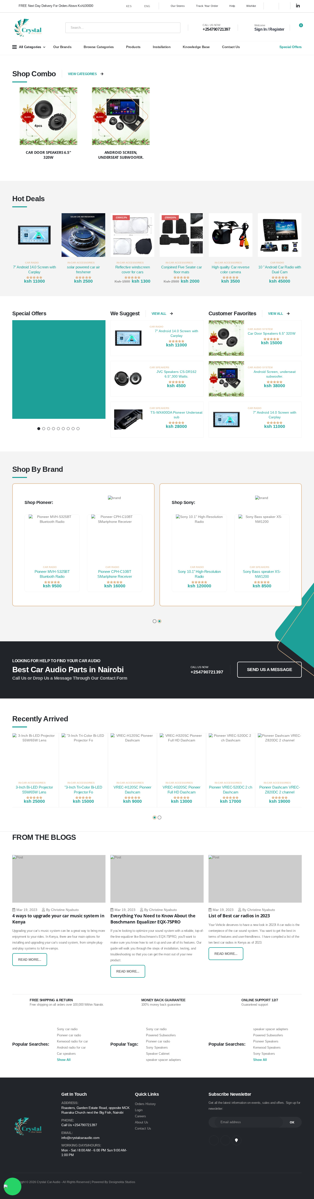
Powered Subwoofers (161, 1035)
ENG (147, 6)
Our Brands (62, 47)
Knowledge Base (196, 47)
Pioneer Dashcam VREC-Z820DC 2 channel (279, 789)
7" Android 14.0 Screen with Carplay (34, 269)
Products (133, 47)
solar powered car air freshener (83, 269)
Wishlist (251, 5)
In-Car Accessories (81, 262)
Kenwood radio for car (72, 1041)
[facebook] (271, 6)
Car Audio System (260, 329)
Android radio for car (71, 1047)
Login (139, 1110)
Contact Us (231, 47)
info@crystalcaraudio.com (80, 1138)
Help (232, 5)
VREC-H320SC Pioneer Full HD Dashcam (181, 789)
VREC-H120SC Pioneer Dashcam (132, 789)
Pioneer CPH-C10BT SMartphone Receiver (114, 574)
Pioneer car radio (69, 1035)
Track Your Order (207, 5)
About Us (141, 1122)
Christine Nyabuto (65, 910)
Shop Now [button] (57, 416)
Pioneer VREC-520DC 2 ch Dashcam (230, 789)
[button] (297, 28)
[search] (173, 28)
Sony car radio (67, 1029)
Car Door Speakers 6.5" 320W (271, 333)
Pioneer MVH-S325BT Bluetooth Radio (52, 574)
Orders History (145, 1104)
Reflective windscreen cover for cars (132, 269)
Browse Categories (99, 47)
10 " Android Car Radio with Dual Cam (279, 269)
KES (128, 6)
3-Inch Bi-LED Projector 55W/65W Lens (34, 789)
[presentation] (18, 249)
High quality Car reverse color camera (230, 269)
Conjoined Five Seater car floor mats (181, 269)
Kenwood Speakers (267, 1047)
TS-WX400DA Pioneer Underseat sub (176, 414)
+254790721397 (216, 29)
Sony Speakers (157, 1047)
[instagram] (286, 6)
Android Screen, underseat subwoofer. (275, 374)
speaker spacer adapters (163, 1060)
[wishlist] (54, 263)
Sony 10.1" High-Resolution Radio (199, 574)
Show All (64, 1060)
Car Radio (32, 262)
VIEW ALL (159, 313)
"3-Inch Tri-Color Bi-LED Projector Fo (83, 789)
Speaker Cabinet (158, 1053)
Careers (140, 1116)
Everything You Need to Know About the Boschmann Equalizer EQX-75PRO (152, 918)
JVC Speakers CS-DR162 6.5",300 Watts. (176, 374)
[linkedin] (298, 6)
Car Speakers (159, 367)
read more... (29, 960)
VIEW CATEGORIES (82, 74)
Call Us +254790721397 (79, 1125)
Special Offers (290, 47)
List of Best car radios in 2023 (239, 916)
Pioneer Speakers (265, 1041)
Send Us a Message (269, 669)
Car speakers (66, 1053)
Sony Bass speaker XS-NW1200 (262, 574)
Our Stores (178, 5)
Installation (161, 47)
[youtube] (236, 1140)
